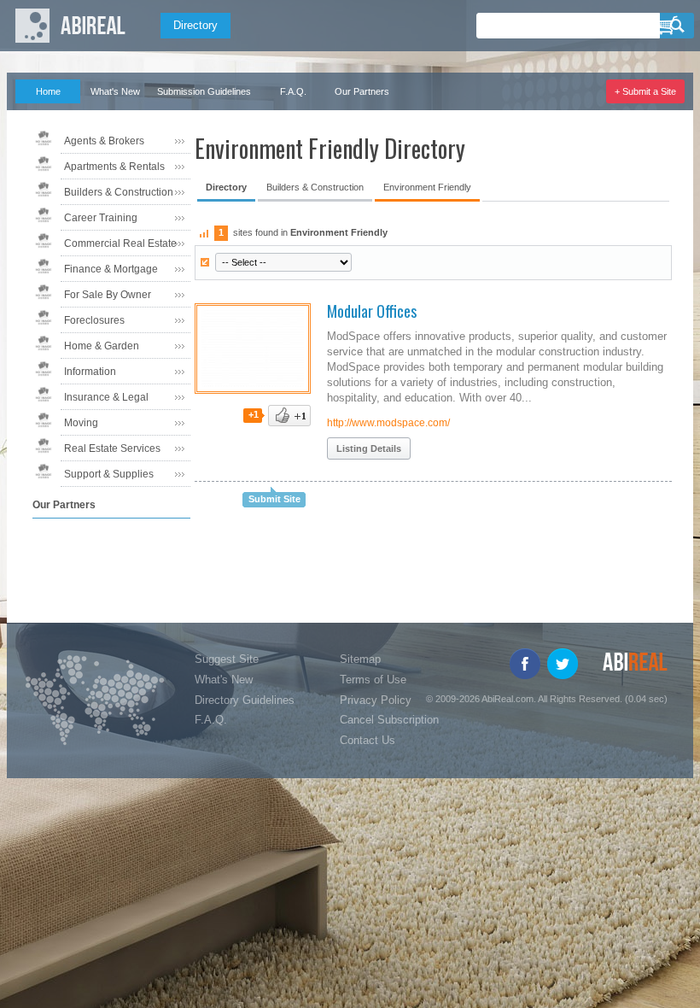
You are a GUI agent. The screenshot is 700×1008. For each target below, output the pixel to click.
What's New (115, 91)
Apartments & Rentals (114, 167)
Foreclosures (94, 320)
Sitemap (360, 659)
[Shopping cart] (667, 25)
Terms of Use (373, 679)
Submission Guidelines (204, 91)
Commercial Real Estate (120, 243)
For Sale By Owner (107, 295)
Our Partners (362, 91)
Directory (195, 25)
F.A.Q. (293, 91)
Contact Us (367, 740)
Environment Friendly (427, 187)
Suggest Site (227, 659)
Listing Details (368, 448)
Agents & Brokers (104, 141)
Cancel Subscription (389, 719)
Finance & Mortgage (111, 269)
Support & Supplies (109, 474)
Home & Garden (101, 346)
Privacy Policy (375, 700)
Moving (81, 423)
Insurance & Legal (106, 397)
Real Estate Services (112, 448)
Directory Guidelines (245, 700)
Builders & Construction (118, 192)
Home (48, 91)
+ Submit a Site (645, 91)
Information (90, 372)
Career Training (100, 218)
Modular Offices (372, 311)
